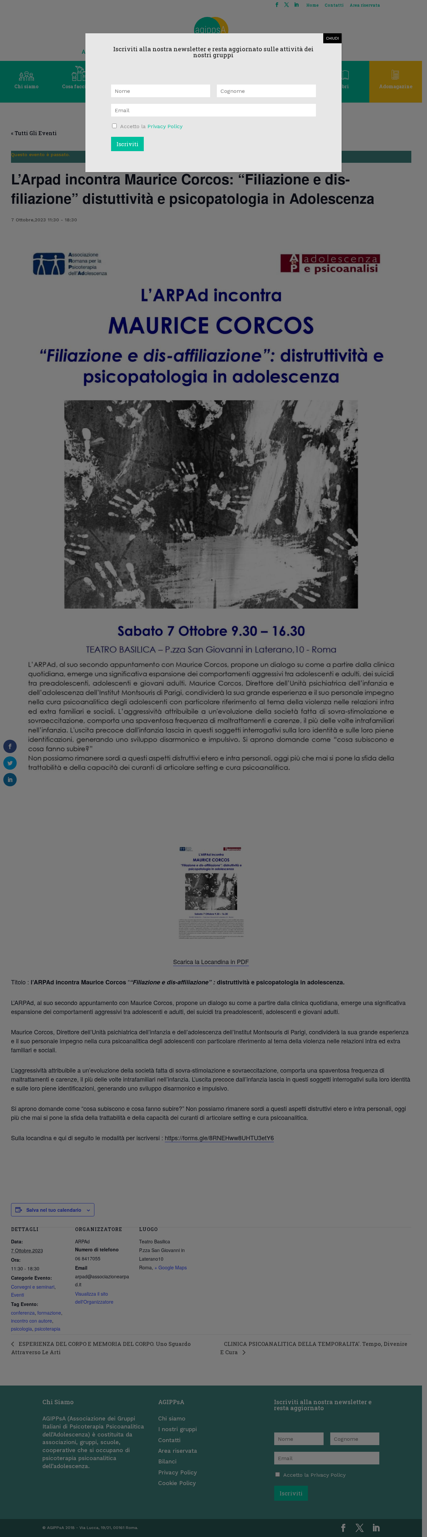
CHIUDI (332, 38)
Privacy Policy (164, 126)
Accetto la (151, 126)
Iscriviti (127, 143)
